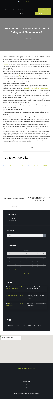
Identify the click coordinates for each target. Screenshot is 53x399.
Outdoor (24, 325)
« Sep (25, 273)
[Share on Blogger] (48, 147)
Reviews (20, 10)
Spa (34, 325)
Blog (21, 13)
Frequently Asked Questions (14, 198)
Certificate (10, 325)
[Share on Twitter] (42, 147)
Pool (29, 325)
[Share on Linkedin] (45, 147)
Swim (39, 325)
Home (6, 10)
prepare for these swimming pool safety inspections (37, 88)
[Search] (44, 235)
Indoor (17, 325)
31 (15, 269)
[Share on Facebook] (39, 147)
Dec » (28, 273)
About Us (13, 10)
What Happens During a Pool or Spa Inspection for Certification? (39, 199)
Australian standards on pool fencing (11, 75)
